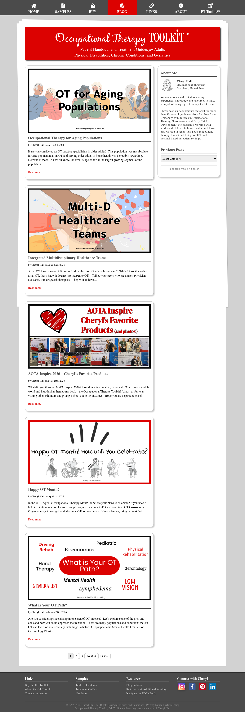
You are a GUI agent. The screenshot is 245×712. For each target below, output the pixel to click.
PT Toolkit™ (210, 11)
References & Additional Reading (146, 689)
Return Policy (171, 705)
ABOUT (181, 11)
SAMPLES (63, 11)
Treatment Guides (86, 689)
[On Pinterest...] (203, 686)
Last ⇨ (104, 656)
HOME (33, 11)
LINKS (151, 11)
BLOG (122, 11)
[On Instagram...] (182, 686)
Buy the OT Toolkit (36, 685)
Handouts (81, 693)
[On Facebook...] (192, 686)
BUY (92, 11)
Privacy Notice (154, 705)
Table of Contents (86, 685)
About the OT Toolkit (38, 689)
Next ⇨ (91, 656)
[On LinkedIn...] (213, 686)
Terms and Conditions (132, 705)
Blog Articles (134, 685)
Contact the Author (36, 693)
